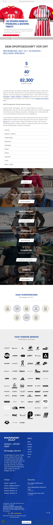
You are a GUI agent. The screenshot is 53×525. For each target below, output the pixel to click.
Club (29, 457)
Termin (29, 454)
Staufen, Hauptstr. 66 (10, 483)
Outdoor (30, 444)
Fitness (7, 149)
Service (5, 121)
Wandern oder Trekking (42, 98)
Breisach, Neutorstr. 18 (10, 490)
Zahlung (12, 508)
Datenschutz (11, 506)
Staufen (13, 96)
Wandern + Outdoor (10, 134)
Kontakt (16, 506)
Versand (12, 505)
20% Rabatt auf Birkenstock (35, 483)
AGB (20, 506)
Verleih (29, 449)
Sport (29, 442)
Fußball (7, 153)
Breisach (26, 96)
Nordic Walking (9, 137)
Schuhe (30, 447)
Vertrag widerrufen (26, 522)
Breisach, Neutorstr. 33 (10, 493)
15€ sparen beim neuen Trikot (36, 493)
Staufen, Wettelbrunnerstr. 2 (12, 485)
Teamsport (7, 156)
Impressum (5, 506)
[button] (49, 4)
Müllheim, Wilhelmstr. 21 (11, 488)
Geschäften (6, 96)
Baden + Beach (9, 164)
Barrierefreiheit (6, 508)
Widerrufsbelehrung (19, 508)
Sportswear (8, 145)
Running (7, 130)
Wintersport (8, 141)
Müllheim (18, 96)
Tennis (6, 160)
